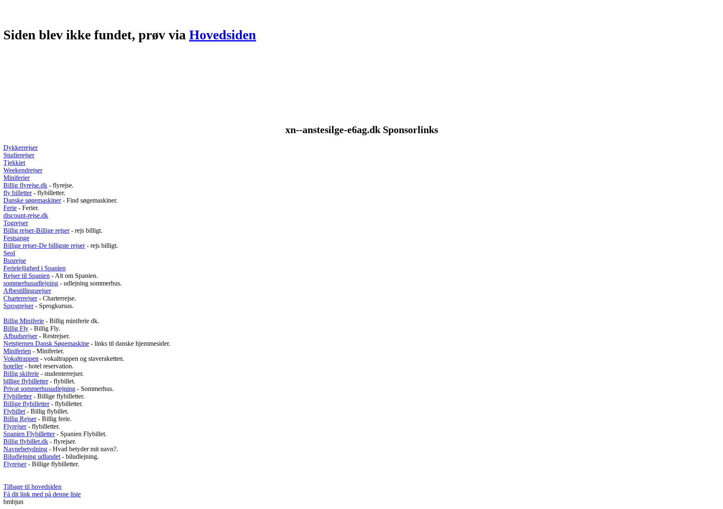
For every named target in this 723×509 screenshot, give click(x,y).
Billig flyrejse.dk (25, 185)
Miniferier (16, 177)
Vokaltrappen (20, 358)
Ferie (10, 207)
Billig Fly (15, 328)
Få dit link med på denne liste (42, 494)
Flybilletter (17, 396)
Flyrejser (14, 426)
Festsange (16, 238)
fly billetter (17, 192)
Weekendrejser (22, 170)
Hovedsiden (222, 34)
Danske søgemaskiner (32, 200)
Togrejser (15, 222)
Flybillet (14, 411)
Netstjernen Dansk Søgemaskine (46, 343)
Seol (9, 253)
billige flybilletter (25, 381)
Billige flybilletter (26, 403)
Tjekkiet (14, 162)
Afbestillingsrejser (27, 290)
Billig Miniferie (23, 320)
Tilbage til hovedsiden (32, 486)
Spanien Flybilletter (29, 433)
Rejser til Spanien (26, 275)
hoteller (13, 366)
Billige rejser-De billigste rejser (44, 245)
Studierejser (18, 155)
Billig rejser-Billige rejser (36, 230)
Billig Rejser (19, 418)
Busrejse (14, 260)
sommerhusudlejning (30, 283)
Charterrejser (20, 298)
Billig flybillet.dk (25, 441)
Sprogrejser (18, 305)
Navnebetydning (25, 448)
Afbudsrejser (20, 335)
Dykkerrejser (20, 147)
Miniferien (17, 351)
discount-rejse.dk (25, 215)
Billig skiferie (21, 373)
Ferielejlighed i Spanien (34, 268)
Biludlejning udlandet (31, 456)
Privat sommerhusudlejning (39, 388)
